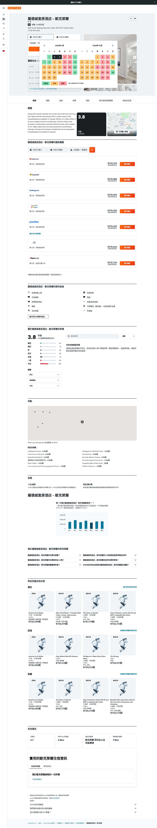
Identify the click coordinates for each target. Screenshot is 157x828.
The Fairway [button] (114, 656)
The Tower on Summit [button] (90, 613)
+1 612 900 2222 (34, 30)
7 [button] (44, 62)
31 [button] (108, 77)
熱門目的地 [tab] (47, 766)
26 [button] (70, 72)
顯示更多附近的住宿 (130, 587)
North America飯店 (49, 823)
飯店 (40, 823)
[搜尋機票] (3, 14)
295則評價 (40, 25)
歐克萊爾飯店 (37, 779)
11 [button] (64, 62)
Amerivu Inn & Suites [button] (36, 613)
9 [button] (54, 62)
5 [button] (69, 57)
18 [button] (65, 67)
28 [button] (44, 77)
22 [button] (49, 72)
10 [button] (60, 62)
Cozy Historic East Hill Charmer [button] (67, 656)
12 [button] (70, 62)
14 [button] (44, 67)
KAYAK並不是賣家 (36, 804)
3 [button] (59, 57)
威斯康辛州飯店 (69, 823)
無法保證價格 (55, 798)
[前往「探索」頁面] (3, 34)
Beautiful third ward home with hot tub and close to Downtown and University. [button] (122, 702)
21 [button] (44, 72)
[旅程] (3, 45)
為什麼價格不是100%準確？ (40, 812)
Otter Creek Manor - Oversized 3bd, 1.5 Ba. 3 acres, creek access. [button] (68, 614)
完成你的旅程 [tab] (35, 766)
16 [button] (54, 67)
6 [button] (75, 57)
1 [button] (49, 57)
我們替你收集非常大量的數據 (41, 808)
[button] (154, 2)
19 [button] (70, 67)
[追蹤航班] (3, 39)
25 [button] (65, 72)
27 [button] (75, 72)
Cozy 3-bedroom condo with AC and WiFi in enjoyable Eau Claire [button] (123, 614)
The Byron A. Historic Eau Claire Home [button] (94, 657)
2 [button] (54, 57)
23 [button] (54, 72)
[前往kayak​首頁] (14, 8)
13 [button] (75, 62)
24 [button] (60, 72)
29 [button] (49, 77)
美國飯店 (59, 823)
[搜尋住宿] (3, 19)
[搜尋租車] (3, 23)
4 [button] (64, 57)
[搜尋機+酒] (3, 28)
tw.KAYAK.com (32, 823)
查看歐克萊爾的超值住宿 (128, 630)
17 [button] (59, 67)
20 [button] (75, 67)
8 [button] (49, 62)
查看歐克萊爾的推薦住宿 (128, 674)
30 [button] (54, 77)
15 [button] (49, 67)
